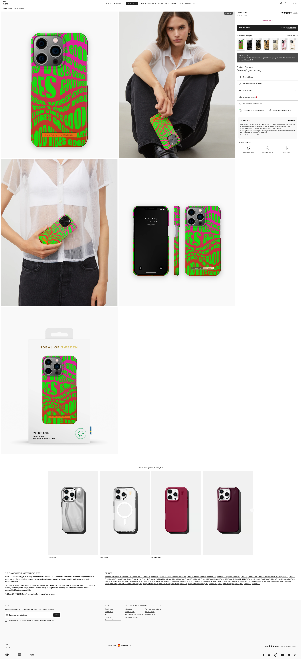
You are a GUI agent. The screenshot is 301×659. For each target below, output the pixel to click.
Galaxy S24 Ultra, (218, 581)
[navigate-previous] (252, 510)
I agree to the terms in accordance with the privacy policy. (31, 620)
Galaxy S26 (129, 581)
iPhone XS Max (213, 579)
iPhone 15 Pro (211, 577)
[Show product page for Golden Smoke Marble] (258, 44)
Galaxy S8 (247, 584)
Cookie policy (150, 614)
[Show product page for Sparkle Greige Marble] (275, 44)
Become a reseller (131, 617)
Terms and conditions (153, 609)
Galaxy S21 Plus (148, 584)
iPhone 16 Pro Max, (193, 577)
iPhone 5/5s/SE (118, 581)
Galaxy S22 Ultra (111, 584)
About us (128, 609)
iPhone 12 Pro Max (155, 579)
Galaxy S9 (230, 584)
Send (57, 615)
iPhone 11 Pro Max (178, 579)
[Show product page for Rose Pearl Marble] (292, 44)
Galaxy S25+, (176, 581)
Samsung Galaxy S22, (271, 581)
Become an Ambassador (134, 614)
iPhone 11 (197, 579)
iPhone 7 (267, 579)
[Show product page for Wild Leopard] (267, 44)
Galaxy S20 (170, 584)
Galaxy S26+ (137, 581)
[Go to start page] (5, 3)
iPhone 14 (244, 577)
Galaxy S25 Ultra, (187, 581)
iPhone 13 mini (126, 579)
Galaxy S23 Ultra (257, 581)
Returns (108, 617)
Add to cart (267, 28)
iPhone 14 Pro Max (274, 577)
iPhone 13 (284, 577)
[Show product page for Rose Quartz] (284, 44)
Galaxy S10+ (213, 584)
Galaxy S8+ (256, 584)
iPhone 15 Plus (222, 577)
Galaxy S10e (222, 584)
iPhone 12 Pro (136, 579)
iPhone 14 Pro (252, 577)
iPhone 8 (250, 579)
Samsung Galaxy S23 (232, 581)
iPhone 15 (203, 577)
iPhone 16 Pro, (171, 577)
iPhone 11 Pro (189, 579)
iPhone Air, (139, 577)
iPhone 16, (163, 577)
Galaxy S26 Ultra (149, 581)
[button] (281, 646)
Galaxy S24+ (207, 581)
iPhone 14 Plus (262, 577)
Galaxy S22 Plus (285, 581)
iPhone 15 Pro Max (234, 577)
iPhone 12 (145, 579)
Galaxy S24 (198, 581)
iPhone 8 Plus (259, 579)
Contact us (109, 612)
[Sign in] (281, 3)
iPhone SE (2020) (240, 579)
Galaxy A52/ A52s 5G (125, 584)
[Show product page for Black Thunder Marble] (249, 44)
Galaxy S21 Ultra (160, 584)
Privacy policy (150, 612)
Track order (109, 609)
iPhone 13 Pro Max (114, 579)
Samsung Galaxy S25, (163, 581)
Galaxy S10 (204, 584)
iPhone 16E (154, 577)
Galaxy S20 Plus (181, 584)
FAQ (106, 614)
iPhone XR (223, 579)
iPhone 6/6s (285, 579)
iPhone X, (230, 579)
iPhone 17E (146, 577)
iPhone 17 (108, 577)
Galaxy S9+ (239, 584)
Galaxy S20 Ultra (194, 584)
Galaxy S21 (138, 584)
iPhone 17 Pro (116, 577)
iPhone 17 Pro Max (128, 577)
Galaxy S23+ (245, 581)
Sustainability (130, 612)
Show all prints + (292, 35)
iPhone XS (204, 579)
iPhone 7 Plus (276, 579)
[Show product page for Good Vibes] (241, 44)
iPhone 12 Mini (166, 579)
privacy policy (49, 620)
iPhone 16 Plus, (181, 577)
